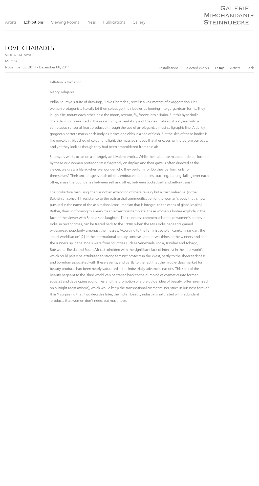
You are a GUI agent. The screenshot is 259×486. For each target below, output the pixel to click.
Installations (168, 68)
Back (250, 68)
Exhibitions (34, 22)
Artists (10, 22)
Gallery (139, 22)
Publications (114, 22)
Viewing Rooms (65, 22)
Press (91, 22)
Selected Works (197, 68)
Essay (219, 68)
